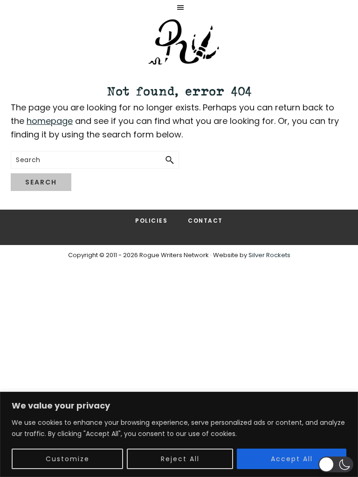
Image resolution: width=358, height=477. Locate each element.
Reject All (180, 458)
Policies (151, 221)
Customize (68, 458)
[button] (335, 464)
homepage (50, 121)
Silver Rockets (269, 255)
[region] (179, 434)
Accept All (292, 458)
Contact (205, 221)
